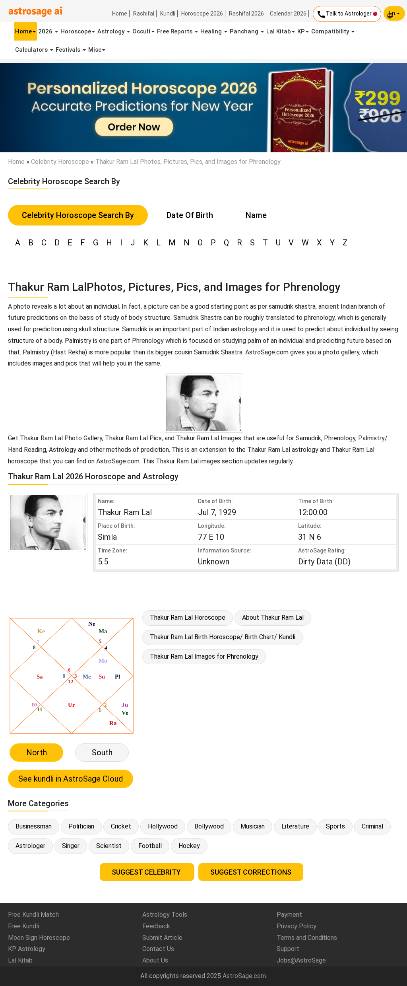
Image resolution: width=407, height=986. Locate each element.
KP (301, 31)
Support (288, 949)
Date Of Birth (190, 215)
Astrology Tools (164, 914)
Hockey (189, 846)
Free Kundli (23, 926)
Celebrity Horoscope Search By (78, 215)
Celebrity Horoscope (60, 161)
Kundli (167, 13)
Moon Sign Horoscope (39, 937)
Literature (295, 826)
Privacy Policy (296, 926)
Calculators (32, 49)
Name (256, 215)
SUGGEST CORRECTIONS (250, 872)
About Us (155, 960)
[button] (30, 107)
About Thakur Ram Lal (273, 617)
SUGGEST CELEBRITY (147, 872)
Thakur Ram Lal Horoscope (187, 617)
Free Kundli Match (33, 914)
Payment (289, 914)
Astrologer (30, 846)
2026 (46, 31)
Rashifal (143, 13)
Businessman (34, 826)
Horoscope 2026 (202, 13)
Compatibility (331, 31)
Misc (94, 49)
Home (119, 13)
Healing (211, 31)
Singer (70, 846)
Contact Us (158, 949)
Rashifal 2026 (246, 13)
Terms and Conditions (307, 937)
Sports (335, 826)
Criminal (372, 826)
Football (150, 846)
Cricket (121, 826)
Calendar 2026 (288, 13)
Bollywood (209, 826)
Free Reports (175, 31)
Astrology (111, 31)
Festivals (69, 49)
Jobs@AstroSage (301, 960)
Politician (81, 826)
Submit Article (162, 937)
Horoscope (75, 31)
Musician (252, 826)
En (393, 13)
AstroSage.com (244, 976)
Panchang (245, 31)
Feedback (156, 926)
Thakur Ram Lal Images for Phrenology (204, 656)
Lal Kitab (278, 31)
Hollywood (163, 826)
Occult (141, 31)
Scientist (109, 846)
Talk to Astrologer (344, 14)
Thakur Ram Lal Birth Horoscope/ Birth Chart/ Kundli (222, 637)
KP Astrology (26, 949)
